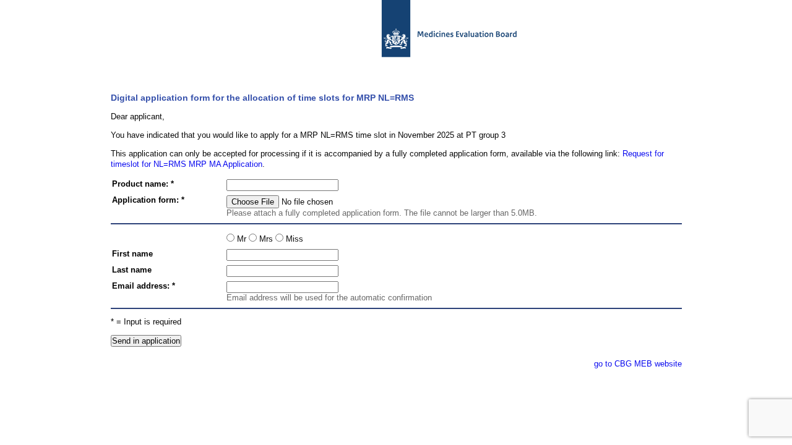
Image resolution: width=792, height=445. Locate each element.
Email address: (141, 285)
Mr (240, 239)
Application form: (145, 200)
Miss (293, 239)
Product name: (140, 184)
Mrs (265, 239)
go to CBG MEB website (638, 363)
